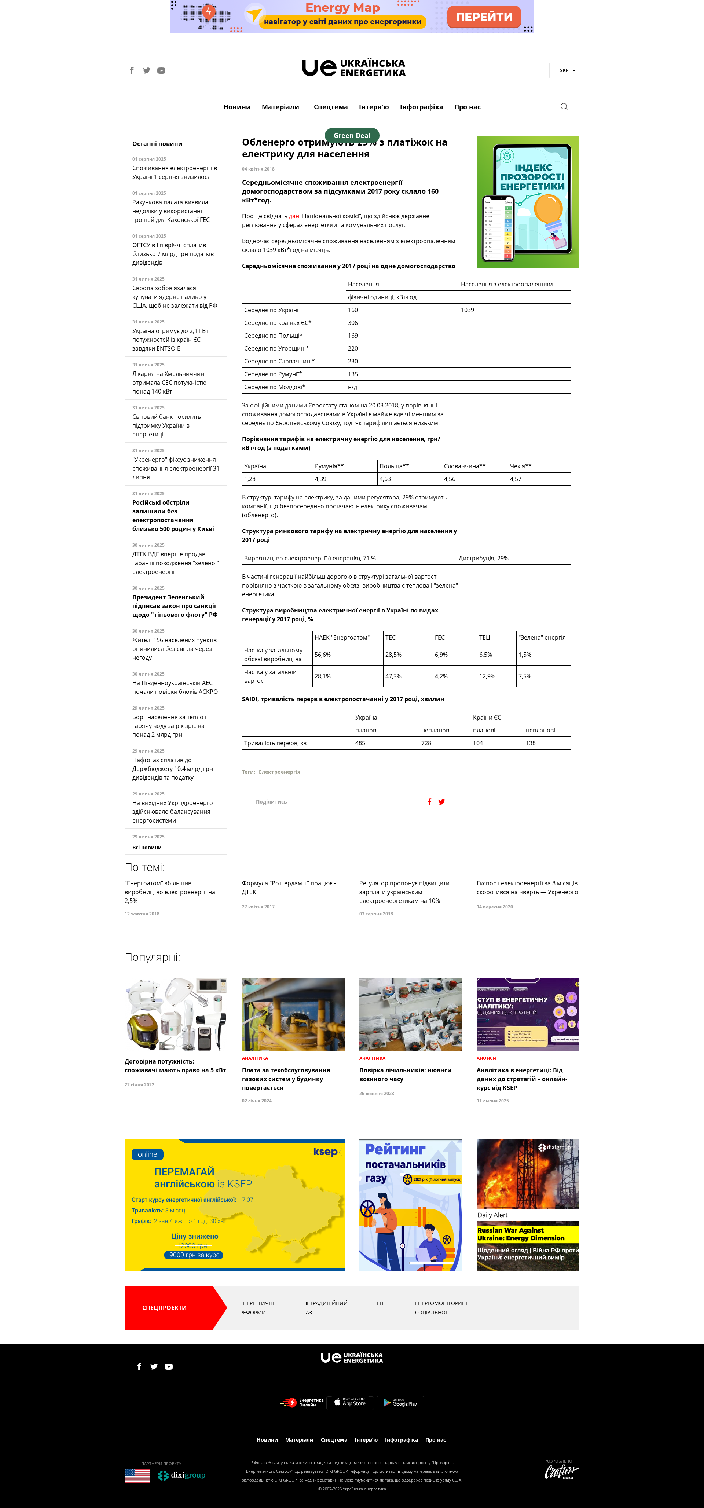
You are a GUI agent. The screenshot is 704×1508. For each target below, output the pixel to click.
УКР (564, 70)
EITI (381, 1303)
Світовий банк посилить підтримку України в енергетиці (166, 425)
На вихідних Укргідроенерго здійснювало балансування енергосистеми (172, 811)
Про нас (467, 106)
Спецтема (331, 106)
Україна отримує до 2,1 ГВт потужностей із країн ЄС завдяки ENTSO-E (170, 339)
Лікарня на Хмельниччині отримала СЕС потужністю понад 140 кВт (169, 382)
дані (294, 216)
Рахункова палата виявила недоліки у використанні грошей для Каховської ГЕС (171, 211)
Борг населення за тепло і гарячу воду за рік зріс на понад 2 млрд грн (169, 726)
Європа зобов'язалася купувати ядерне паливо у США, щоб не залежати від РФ (174, 297)
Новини (237, 106)
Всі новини (147, 847)
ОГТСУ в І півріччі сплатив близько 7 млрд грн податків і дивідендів (174, 254)
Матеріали (280, 106)
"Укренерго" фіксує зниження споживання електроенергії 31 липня (176, 468)
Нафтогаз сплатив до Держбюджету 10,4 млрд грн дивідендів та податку (172, 769)
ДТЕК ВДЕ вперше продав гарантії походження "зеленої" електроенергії (175, 563)
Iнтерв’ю (374, 106)
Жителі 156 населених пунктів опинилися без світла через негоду (174, 649)
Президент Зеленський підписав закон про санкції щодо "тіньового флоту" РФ (175, 606)
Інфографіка (421, 106)
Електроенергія (279, 771)
